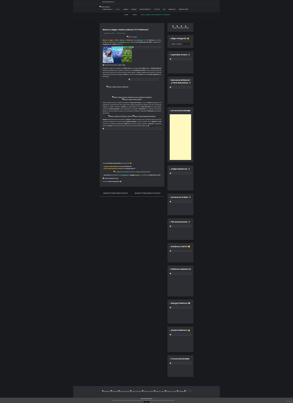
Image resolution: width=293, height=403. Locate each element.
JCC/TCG (157, 9)
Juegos (125, 9)
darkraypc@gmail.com (108, 2)
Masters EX (172, 9)
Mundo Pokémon (145, 9)
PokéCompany (107, 9)
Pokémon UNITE (183, 9)
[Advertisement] (180, 137)
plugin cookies (289, 401)
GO (164, 9)
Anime (117, 9)
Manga (133, 9)
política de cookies (170, 400)
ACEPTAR (146, 401)
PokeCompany (121, 33)
